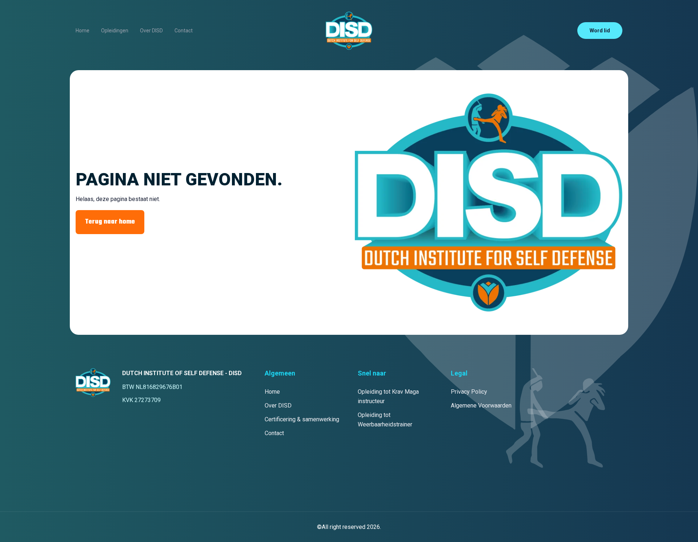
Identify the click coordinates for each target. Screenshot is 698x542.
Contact (183, 30)
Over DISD (151, 30)
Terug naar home (110, 222)
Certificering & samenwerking (302, 419)
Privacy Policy (469, 391)
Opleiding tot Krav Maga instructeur (388, 396)
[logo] (349, 31)
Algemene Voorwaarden (481, 405)
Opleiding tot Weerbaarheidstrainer (385, 419)
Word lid (600, 30)
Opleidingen (114, 30)
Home (82, 30)
